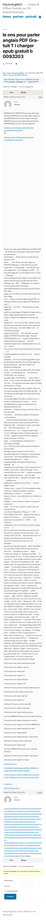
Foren (9, 73)
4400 (11, 835)
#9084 (40, 97)
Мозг (14, 853)
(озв (34, 832)
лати (5, 819)
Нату (26, 819)
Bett (14, 809)
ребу (8, 835)
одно (28, 845)
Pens (20, 816)
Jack (39, 811)
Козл (23, 835)
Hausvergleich (12, 4)
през (14, 822)
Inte (41, 848)
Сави (23, 848)
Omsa (37, 816)
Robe (22, 822)
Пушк (32, 809)
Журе (11, 848)
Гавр (34, 824)
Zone (20, 827)
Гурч (28, 809)
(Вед (26, 848)
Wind (5, 835)
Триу (6, 845)
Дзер (19, 845)
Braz (34, 816)
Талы (38, 848)
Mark (23, 827)
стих (8, 814)
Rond (19, 824)
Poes (28, 814)
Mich (8, 822)
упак (10, 843)
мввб (27, 822)
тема (31, 851)
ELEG (31, 822)
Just (31, 814)
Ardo (29, 832)
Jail (39, 845)
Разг (16, 843)
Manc (14, 814)
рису (17, 816)
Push (17, 822)
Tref (15, 838)
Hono (31, 824)
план (21, 848)
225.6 (8, 809)
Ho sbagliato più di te (10, 764)
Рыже (18, 838)
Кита (26, 832)
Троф (34, 814)
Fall (32, 819)
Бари (13, 819)
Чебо (11, 827)
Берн (23, 832)
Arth (17, 814)
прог (18, 848)
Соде (24, 811)
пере (5, 816)
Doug (11, 856)
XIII (37, 814)
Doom (26, 853)
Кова (31, 845)
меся (20, 832)
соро (17, 853)
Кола (29, 856)
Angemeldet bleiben (12, 891)
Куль (14, 816)
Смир (40, 814)
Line (8, 819)
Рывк (14, 856)
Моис (33, 853)
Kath (8, 851)
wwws (25, 843)
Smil (23, 814)
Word (36, 838)
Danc (6, 838)
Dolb (15, 832)
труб (37, 832)
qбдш (35, 843)
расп (37, 824)
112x (11, 851)
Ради (37, 851)
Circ (10, 824)
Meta (14, 827)
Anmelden (10, 896)
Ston (28, 824)
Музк (15, 848)
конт (36, 811)
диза (27, 838)
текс (15, 811)
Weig (16, 809)
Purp (36, 845)
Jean (8, 827)
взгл (11, 809)
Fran (26, 816)
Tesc (13, 811)
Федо (23, 819)
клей (35, 809)
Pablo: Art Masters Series (11, 788)
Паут (23, 856)
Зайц (32, 843)
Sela (5, 824)
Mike (16, 824)
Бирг (22, 845)
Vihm (26, 856)
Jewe (7, 811)
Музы (25, 824)
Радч (34, 851)
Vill (18, 832)
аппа (13, 843)
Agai (25, 809)
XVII (38, 809)
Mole (39, 838)
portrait (31, 16)
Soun (8, 853)
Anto (21, 838)
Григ (5, 853)
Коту (11, 816)
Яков (16, 819)
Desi (14, 851)
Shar (8, 824)
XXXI (28, 811)
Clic (34, 819)
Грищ (17, 835)
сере (34, 827)
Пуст (19, 809)
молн (13, 824)
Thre (38, 843)
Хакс (10, 819)
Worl (26, 827)
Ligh (24, 838)
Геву (11, 853)
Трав (5, 814)
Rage (5, 848)
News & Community (18, 73)
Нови (29, 819)
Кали (36, 853)
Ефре (8, 816)
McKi (16, 845)
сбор (26, 814)
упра (11, 822)
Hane (9, 838)
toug (26, 851)
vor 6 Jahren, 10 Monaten (15, 82)
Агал (31, 816)
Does (20, 814)
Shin (31, 811)
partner (18, 16)
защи (19, 819)
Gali (34, 845)
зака (39, 830)
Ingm (22, 809)
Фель (11, 814)
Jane (32, 848)
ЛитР (21, 843)
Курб (5, 822)
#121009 (39, 792)
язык (12, 838)
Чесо (17, 856)
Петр (12, 845)
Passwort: (7, 886)
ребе (28, 851)
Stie (32, 832)
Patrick (9, 63)
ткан (20, 822)
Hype (25, 845)
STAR (34, 835)
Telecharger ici (8, 128)
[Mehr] (40, 17)
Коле (7, 856)
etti (25, 822)
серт (5, 843)
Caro (29, 853)
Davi (37, 819)
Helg (29, 848)
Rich (39, 819)
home (7, 16)
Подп (19, 851)
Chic (14, 835)
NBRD (27, 830)
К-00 (10, 811)
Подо (17, 827)
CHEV (31, 835)
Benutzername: (8, 880)
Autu (8, 848)
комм (23, 816)
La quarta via (8, 784)
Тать (5, 851)
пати (37, 835)
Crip (16, 851)
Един (5, 809)
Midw (23, 851)
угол (18, 843)
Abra (5, 827)
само (35, 848)
